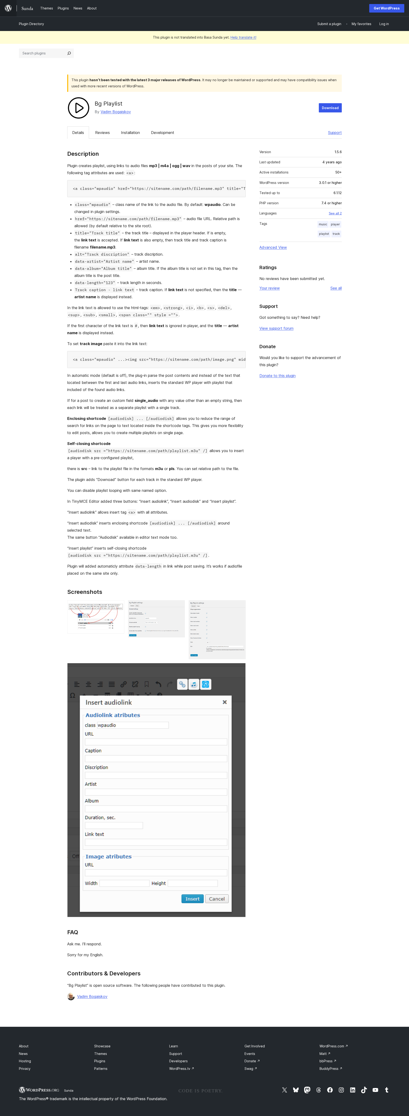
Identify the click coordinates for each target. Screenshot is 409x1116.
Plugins (99, 1061)
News (23, 1054)
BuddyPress (331, 1069)
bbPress (328, 1061)
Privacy (25, 1069)
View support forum (276, 328)
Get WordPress (387, 8)
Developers (178, 1061)
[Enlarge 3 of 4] (239, 606)
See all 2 (335, 213)
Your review (269, 288)
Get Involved (255, 1046)
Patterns (100, 1069)
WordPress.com (334, 1046)
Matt (325, 1054)
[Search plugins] (69, 53)
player (335, 224)
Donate (252, 1061)
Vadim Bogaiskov (116, 111)
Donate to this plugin (277, 375)
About (23, 1046)
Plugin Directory (31, 24)
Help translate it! (243, 37)
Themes (100, 1054)
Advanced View (273, 247)
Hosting (25, 1061)
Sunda (68, 1090)
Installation (130, 132)
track (336, 234)
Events (250, 1054)
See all (336, 288)
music (323, 224)
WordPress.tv (181, 1069)
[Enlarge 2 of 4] (178, 606)
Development (162, 132)
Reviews (102, 132)
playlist (324, 234)
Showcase (102, 1046)
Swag (251, 1069)
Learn (173, 1046)
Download (330, 108)
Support (335, 132)
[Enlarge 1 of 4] (118, 606)
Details (78, 132)
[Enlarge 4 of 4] (239, 669)
